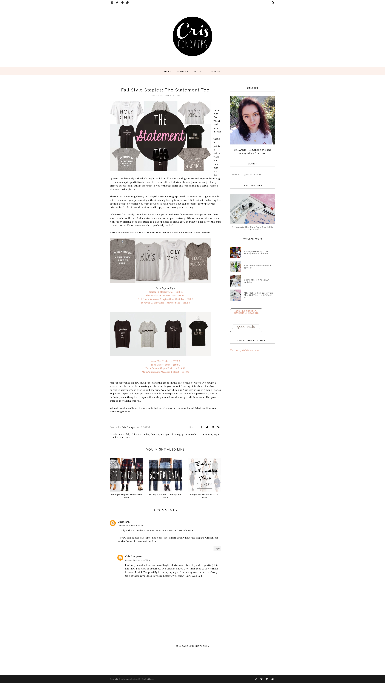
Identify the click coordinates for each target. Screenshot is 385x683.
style (217, 434)
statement (206, 434)
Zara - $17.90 (165, 361)
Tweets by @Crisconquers (244, 350)
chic (121, 434)
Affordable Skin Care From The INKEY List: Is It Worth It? (252, 228)
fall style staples (140, 434)
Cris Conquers (134, 556)
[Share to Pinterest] (212, 427)
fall (127, 434)
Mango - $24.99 (165, 371)
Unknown (124, 521)
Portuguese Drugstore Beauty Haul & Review (256, 252)
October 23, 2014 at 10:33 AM (130, 525)
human (155, 434)
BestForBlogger (148, 679)
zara (128, 437)
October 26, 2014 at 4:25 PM (137, 560)
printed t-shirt (190, 434)
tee (122, 437)
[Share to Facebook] (201, 427)
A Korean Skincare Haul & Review (258, 266)
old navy (175, 434)
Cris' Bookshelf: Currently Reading (246, 312)
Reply (217, 548)
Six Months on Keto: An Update (256, 281)
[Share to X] (207, 427)
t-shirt (114, 437)
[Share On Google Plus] (218, 427)
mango (165, 434)
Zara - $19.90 (165, 364)
